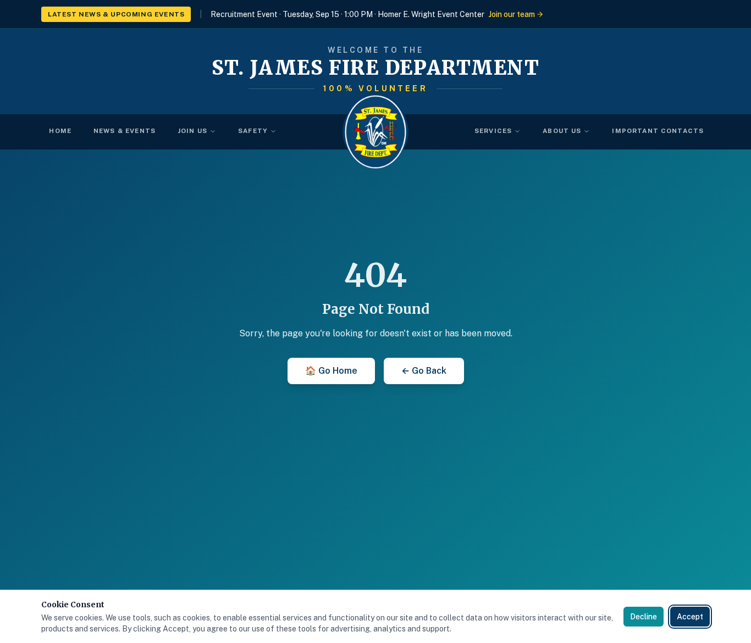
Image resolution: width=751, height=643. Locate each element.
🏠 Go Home (331, 370)
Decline (643, 616)
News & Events (124, 131)
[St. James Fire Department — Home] (375, 132)
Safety (253, 131)
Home (60, 131)
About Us (562, 131)
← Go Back (423, 370)
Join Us (192, 131)
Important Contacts (658, 131)
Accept (690, 616)
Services (493, 131)
